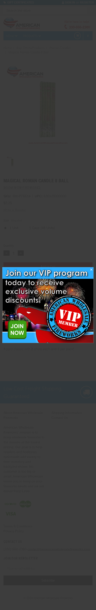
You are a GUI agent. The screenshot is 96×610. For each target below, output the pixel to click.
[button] (91, 271)
